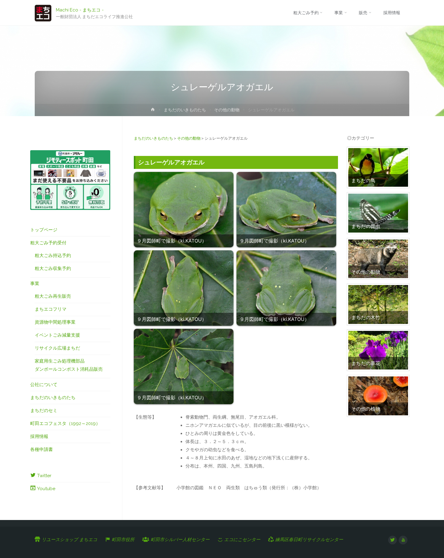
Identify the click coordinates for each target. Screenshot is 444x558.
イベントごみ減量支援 (57, 335)
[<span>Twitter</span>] (392, 540)
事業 (34, 283)
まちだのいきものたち (185, 109)
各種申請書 (41, 449)
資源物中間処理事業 (55, 322)
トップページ (43, 230)
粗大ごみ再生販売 (53, 296)
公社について (43, 384)
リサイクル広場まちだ (57, 348)
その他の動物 (227, 109)
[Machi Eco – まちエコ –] (43, 12)
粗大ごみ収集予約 (53, 268)
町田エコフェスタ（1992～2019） (65, 423)
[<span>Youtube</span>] (403, 540)
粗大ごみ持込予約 (53, 255)
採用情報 (39, 436)
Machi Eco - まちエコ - (80, 9)
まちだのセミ (43, 410)
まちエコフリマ (50, 309)
